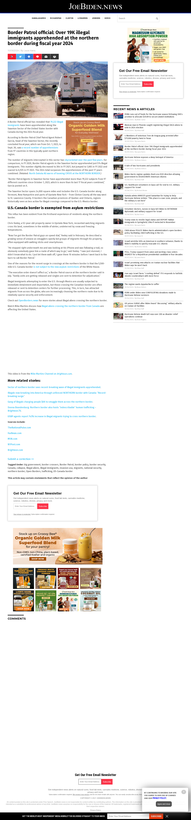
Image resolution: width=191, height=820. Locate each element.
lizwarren (83, 18)
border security (97, 464)
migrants (78, 468)
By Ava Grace (139, 214)
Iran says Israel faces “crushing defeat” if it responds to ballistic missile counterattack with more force (154, 274)
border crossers (50, 464)
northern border (16, 471)
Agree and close (163, 804)
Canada (12, 468)
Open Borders (33, 471)
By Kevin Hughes (140, 320)
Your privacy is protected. (22, 514)
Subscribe (156, 816)
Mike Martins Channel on (51, 373)
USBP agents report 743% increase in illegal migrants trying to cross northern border (52, 416)
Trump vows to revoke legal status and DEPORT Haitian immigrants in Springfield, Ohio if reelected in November (150, 221)
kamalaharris (39, 18)
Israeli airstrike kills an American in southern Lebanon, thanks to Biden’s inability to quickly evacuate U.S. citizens (154, 242)
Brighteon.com (15, 450)
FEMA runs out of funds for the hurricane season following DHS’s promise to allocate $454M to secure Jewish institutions (154, 115)
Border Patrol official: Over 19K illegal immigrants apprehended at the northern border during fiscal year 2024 (153, 147)
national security (92, 468)
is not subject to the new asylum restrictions (56, 267)
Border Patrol (67, 464)
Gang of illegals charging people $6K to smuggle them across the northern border (50, 401)
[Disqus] (58, 658)
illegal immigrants (49, 468)
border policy (81, 464)
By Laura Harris (140, 141)
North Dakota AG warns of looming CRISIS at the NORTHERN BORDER (64, 173)
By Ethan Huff (139, 130)
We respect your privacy (81, 794)
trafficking (47, 471)
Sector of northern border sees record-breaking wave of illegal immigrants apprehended (54, 387)
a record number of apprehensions (40, 147)
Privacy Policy (95, 810)
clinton (69, 18)
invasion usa (66, 468)
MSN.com (12, 438)
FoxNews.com (15, 433)
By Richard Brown (141, 190)
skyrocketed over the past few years (83, 160)
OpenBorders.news (28, 300)
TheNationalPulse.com (19, 427)
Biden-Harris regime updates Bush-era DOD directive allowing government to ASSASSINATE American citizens (152, 175)
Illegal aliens (32, 468)
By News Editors (140, 160)
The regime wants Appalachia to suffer (142, 284)
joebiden (96, 18)
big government (32, 464)
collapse (21, 468)
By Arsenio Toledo (141, 247)
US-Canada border (63, 471)
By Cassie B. (139, 236)
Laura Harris (29, 50)
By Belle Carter (140, 120)
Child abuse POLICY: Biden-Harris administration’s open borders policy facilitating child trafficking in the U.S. (153, 231)
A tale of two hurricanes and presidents (142, 166)
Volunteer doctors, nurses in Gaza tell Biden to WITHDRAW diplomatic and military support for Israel (151, 210)
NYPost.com (14, 444)
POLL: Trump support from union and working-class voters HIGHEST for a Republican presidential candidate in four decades (154, 253)
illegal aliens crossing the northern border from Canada (71, 306)
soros (107, 18)
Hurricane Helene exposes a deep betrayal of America (149, 157)
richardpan (55, 18)
